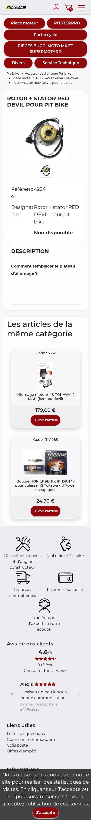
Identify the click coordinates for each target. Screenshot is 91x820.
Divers (18, 63)
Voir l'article (47, 420)
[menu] (81, 7)
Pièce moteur (24, 23)
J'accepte (45, 812)
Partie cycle (45, 34)
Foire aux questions (26, 733)
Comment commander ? (31, 739)
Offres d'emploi (21, 751)
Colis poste (17, 745)
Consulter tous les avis (45, 670)
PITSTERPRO (67, 23)
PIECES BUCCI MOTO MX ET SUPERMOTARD (45, 49)
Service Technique (60, 63)
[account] (57, 7)
